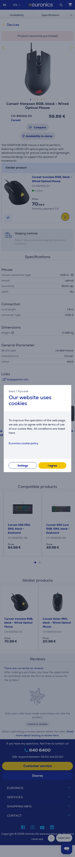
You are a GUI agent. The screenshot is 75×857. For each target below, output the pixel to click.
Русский (23, 391)
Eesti (12, 391)
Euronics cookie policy (23, 443)
